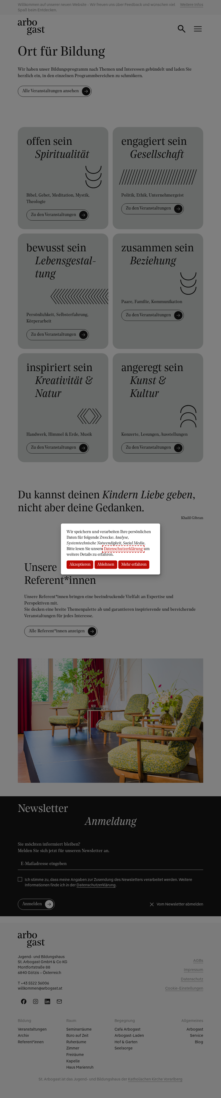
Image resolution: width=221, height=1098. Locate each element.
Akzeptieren (80, 564)
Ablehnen (105, 564)
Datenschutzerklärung (123, 549)
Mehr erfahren (134, 564)
